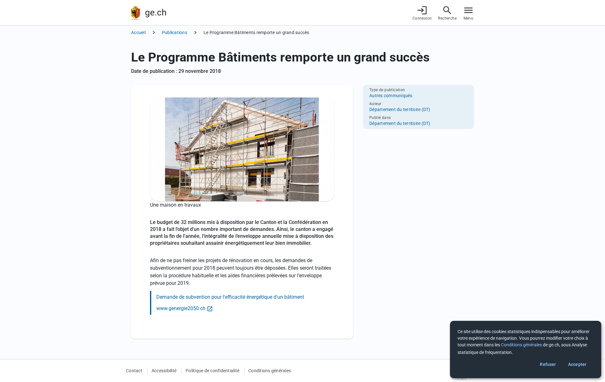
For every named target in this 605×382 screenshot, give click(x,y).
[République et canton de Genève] (135, 13)
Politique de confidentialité (212, 370)
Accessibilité (164, 370)
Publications (174, 32)
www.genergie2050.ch (180, 308)
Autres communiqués (390, 95)
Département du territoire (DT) (399, 109)
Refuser (548, 364)
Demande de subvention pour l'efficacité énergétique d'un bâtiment (230, 297)
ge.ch (155, 12)
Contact (134, 370)
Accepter (577, 364)
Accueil (138, 32)
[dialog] (525, 349)
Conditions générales (269, 370)
